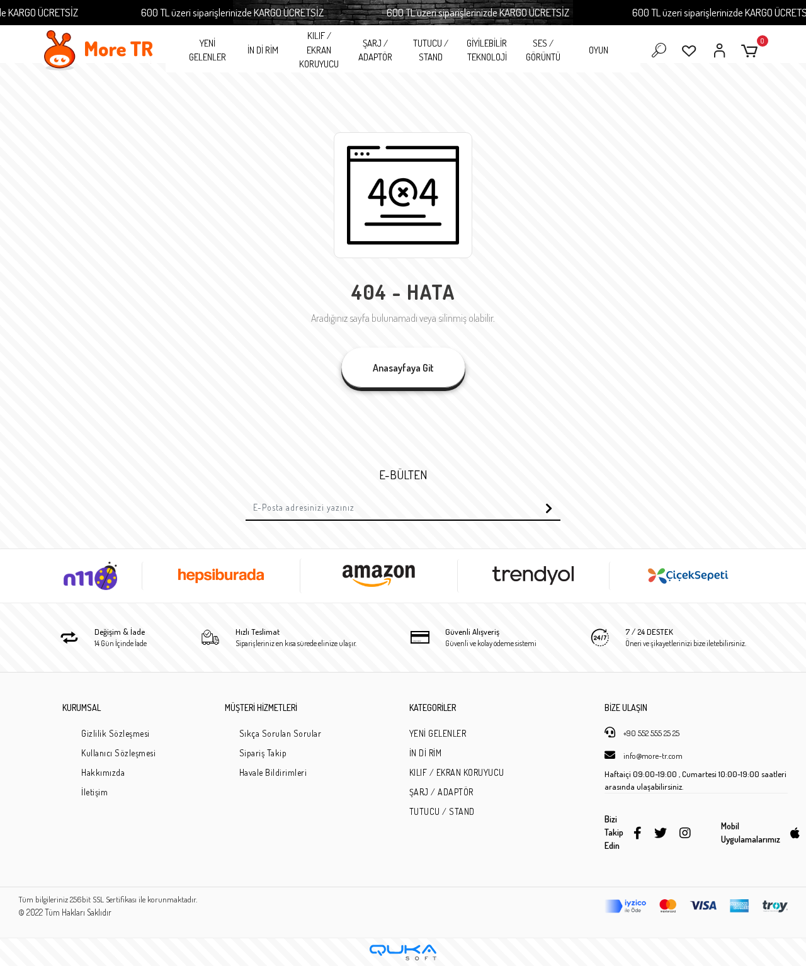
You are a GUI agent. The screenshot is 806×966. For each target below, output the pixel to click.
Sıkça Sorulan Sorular (280, 733)
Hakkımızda (103, 772)
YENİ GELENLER (207, 50)
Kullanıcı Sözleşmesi (118, 752)
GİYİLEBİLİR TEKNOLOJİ (487, 50)
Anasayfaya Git (403, 367)
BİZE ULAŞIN (625, 707)
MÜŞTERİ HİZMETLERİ (261, 707)
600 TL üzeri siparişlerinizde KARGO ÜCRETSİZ (232, 12)
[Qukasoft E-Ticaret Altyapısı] (403, 952)
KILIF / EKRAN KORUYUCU (319, 50)
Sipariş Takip (263, 752)
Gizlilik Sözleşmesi (115, 733)
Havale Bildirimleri (273, 772)
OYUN (598, 50)
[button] (751, 51)
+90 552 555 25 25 (650, 733)
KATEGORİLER (432, 707)
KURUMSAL (81, 707)
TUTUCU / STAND (430, 50)
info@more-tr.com (652, 756)
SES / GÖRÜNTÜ (543, 50)
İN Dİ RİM (262, 50)
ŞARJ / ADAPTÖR (375, 50)
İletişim (94, 792)
